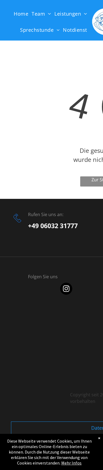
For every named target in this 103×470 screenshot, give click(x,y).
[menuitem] (23, 13)
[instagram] (66, 289)
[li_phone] (17, 223)
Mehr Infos (71, 463)
